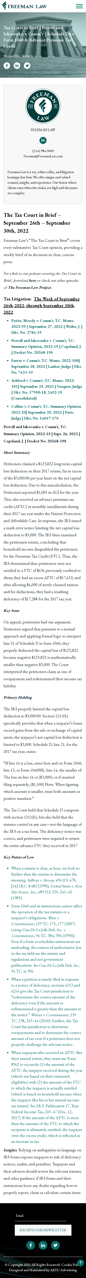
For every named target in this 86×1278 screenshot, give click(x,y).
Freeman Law (15, 240)
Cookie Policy (71, 1264)
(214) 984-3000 (43, 151)
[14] (14, 885)
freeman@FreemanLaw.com (43, 156)
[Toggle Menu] (79, 6)
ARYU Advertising (63, 1270)
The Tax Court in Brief (49, 240)
